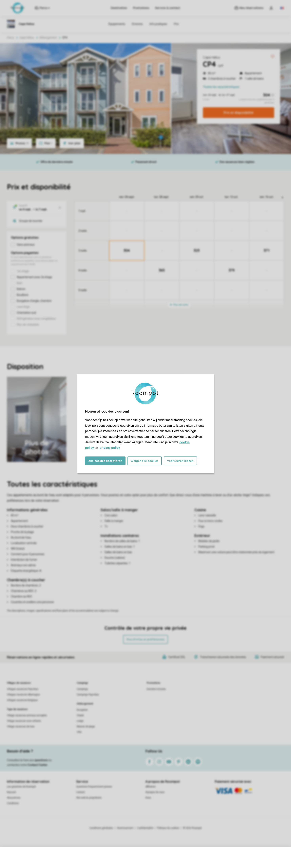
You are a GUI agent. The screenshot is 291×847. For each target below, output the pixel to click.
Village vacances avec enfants (24, 721)
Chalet (80, 715)
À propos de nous (155, 792)
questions (41, 760)
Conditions (13, 803)
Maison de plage (86, 726)
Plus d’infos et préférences (145, 639)
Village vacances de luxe (20, 726)
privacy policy (110, 448)
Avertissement (125, 828)
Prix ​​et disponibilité (238, 113)
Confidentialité (145, 828)
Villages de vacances (19, 683)
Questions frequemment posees (94, 786)
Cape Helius (211, 57)
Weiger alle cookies (144, 461)
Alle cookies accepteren (105, 461)
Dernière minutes (156, 689)
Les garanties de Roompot (21, 786)
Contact (80, 792)
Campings (82, 683)
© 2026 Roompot (192, 828)
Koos (148, 797)
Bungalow (82, 709)
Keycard (11, 792)
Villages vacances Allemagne (23, 694)
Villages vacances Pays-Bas (22, 689)
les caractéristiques (221, 86)
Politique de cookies (168, 828)
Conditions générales (101, 828)
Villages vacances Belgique (22, 700)
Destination (119, 8)
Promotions (141, 8)
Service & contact (167, 8)
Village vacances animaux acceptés (27, 715)
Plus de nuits (180, 304)
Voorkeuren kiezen (180, 461)
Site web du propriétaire (89, 797)
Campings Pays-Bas (88, 694)
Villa (79, 732)
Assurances (13, 797)
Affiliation (151, 786)
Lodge (80, 721)
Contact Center (38, 764)
